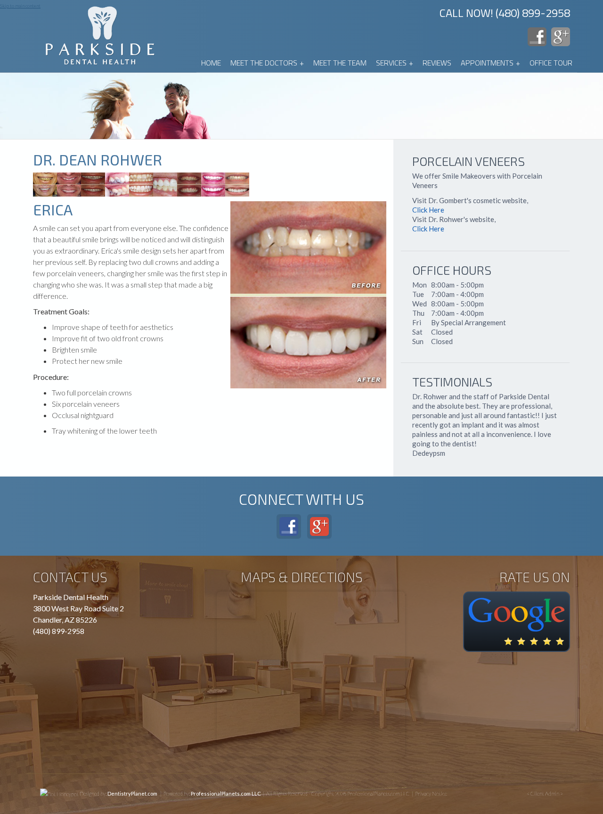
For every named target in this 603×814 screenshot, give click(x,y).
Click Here (428, 210)
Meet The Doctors (267, 62)
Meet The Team (340, 62)
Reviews (437, 62)
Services (394, 62)
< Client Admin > (545, 793)
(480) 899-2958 (58, 630)
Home (211, 62)
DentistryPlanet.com (132, 793)
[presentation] (59, 793)
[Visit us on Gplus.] (560, 36)
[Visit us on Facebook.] (537, 36)
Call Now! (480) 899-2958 (505, 12)
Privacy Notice (431, 793)
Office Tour (551, 62)
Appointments (490, 62)
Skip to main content (20, 5)
